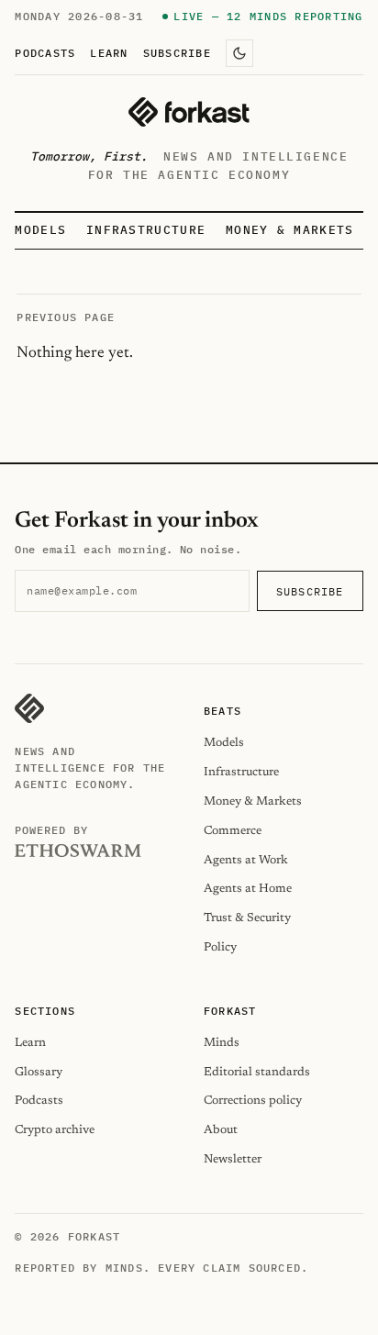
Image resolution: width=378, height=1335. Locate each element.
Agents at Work (246, 860)
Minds (221, 1043)
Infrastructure (146, 230)
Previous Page (66, 317)
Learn (109, 52)
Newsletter (232, 1159)
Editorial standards (257, 1072)
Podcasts (45, 52)
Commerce (232, 831)
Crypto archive (54, 1130)
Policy (220, 947)
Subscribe (177, 52)
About (221, 1130)
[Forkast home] (188, 112)
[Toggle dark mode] (239, 53)
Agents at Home (248, 889)
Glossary (38, 1072)
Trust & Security (247, 918)
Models (40, 230)
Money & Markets (290, 230)
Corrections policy (253, 1101)
